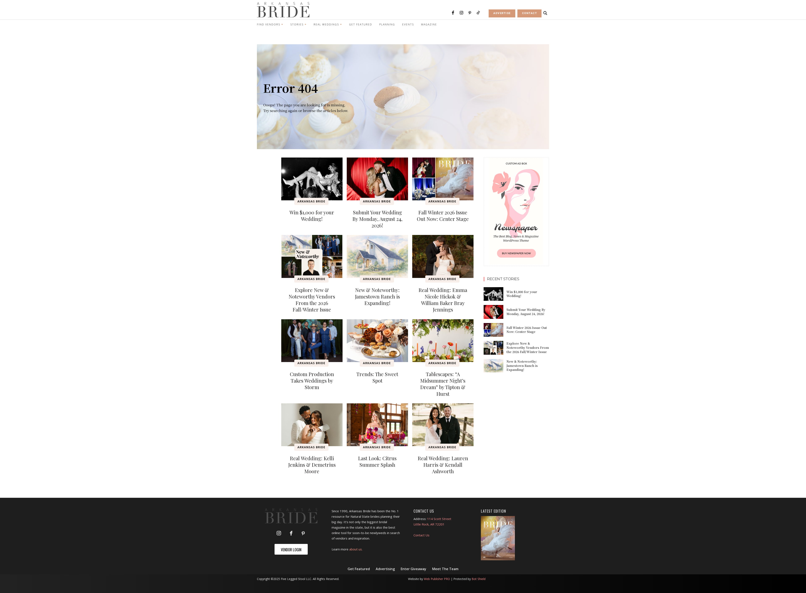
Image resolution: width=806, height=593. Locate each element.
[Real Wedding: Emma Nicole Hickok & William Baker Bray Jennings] (443, 256)
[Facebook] (453, 13)
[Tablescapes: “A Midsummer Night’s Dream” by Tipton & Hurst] (443, 340)
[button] (545, 13)
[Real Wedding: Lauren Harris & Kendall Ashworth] (443, 424)
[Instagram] (461, 13)
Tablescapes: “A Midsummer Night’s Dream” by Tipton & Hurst (442, 384)
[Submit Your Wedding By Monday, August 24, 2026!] (377, 179)
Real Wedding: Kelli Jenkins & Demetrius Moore (312, 464)
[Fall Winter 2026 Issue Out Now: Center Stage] (443, 179)
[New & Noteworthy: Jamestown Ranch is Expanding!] (377, 256)
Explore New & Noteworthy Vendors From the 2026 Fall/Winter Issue (312, 300)
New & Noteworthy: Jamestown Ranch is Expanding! (377, 296)
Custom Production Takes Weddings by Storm (312, 380)
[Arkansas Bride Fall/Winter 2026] (498, 538)
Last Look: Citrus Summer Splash (377, 461)
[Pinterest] (470, 13)
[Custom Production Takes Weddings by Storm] (312, 340)
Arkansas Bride (311, 201)
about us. (355, 549)
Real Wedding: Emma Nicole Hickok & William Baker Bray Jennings (443, 300)
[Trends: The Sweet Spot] (377, 340)
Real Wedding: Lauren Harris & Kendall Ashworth (443, 464)
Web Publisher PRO (437, 579)
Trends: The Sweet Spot (377, 377)
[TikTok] (478, 13)
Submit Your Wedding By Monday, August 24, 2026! (377, 219)
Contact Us (421, 535)
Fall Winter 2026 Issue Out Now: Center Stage (443, 215)
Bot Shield (478, 579)
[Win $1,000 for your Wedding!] (312, 179)
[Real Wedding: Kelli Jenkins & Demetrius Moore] (312, 424)
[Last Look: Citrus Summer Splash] (377, 424)
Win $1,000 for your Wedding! (311, 215)
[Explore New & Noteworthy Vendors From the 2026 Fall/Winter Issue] (312, 256)
